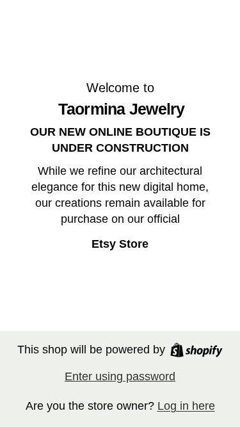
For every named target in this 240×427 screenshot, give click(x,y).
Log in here (186, 405)
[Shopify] (196, 349)
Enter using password (120, 376)
